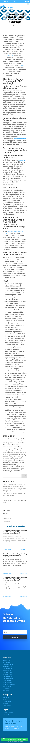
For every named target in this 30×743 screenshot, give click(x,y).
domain (21, 65)
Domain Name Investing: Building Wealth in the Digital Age (15, 531)
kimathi (10, 25)
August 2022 (6, 521)
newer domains (20, 139)
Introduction (6, 498)
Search (24, 476)
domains (21, 160)
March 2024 (6, 516)
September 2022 (7, 518)
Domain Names (18, 25)
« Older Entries (7, 549)
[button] (14, 739)
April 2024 (5, 513)
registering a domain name (13, 232)
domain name (8, 55)
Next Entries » (23, 549)
